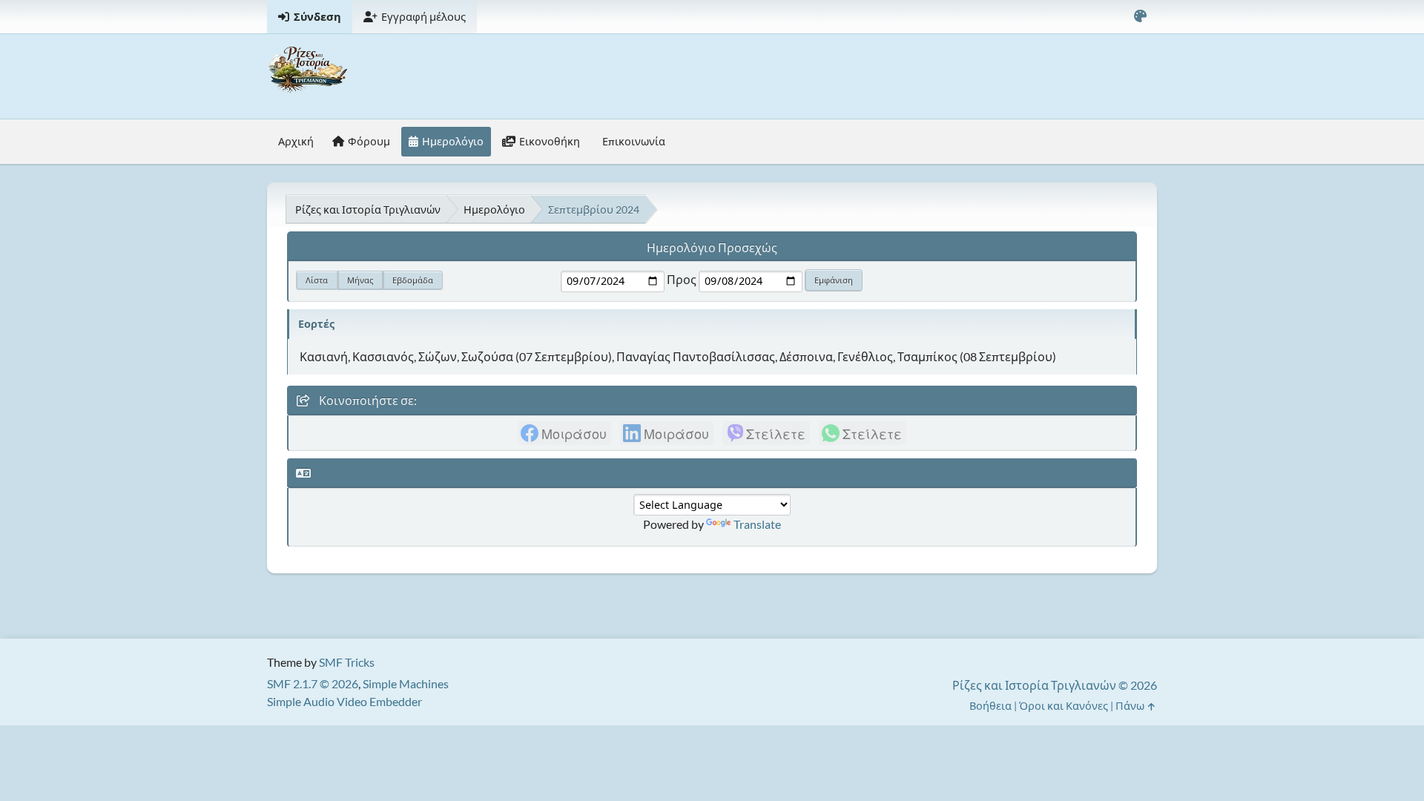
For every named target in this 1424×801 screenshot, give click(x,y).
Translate (757, 524)
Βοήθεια (990, 705)
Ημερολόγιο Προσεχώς (712, 247)
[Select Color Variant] (1140, 16)
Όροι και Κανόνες (1063, 705)
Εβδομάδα (412, 280)
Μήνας (360, 280)
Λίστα (317, 280)
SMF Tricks (347, 662)
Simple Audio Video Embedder (344, 701)
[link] (564, 433)
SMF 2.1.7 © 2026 (312, 683)
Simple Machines (406, 683)
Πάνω (1131, 705)
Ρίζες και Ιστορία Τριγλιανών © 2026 (1054, 685)
